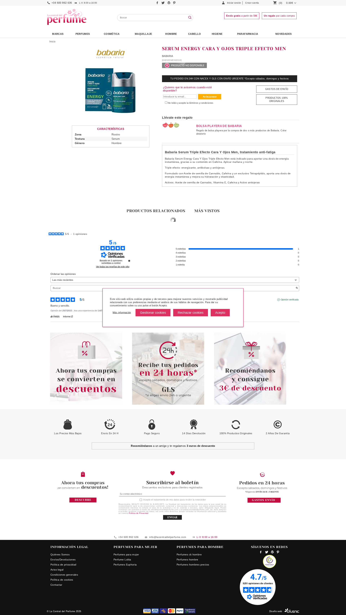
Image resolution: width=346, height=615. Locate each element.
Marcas (57, 33)
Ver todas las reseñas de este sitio (112, 266)
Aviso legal (56, 569)
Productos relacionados (156, 211)
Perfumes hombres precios (193, 564)
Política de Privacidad (138, 513)
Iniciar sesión (234, 3)
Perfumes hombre (187, 559)
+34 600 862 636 (62, 2)
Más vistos (207, 211)
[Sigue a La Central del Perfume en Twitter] (163, 3)
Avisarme (210, 96)
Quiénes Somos (60, 554)
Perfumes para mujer (126, 554)
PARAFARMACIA (247, 33)
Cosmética (112, 33)
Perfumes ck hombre (189, 554)
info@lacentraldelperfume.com (167, 537)
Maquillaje (143, 33)
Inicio (52, 41)
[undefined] (129, 260)
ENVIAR (172, 517)
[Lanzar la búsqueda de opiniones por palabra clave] (296, 288)
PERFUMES (83, 33)
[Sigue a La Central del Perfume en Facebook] (158, 3)
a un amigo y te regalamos (173, 445)
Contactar (56, 584)
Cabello (194, 33)
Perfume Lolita (122, 559)
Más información (122, 312)
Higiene (217, 33)
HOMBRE (171, 33)
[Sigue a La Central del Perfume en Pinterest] (174, 3)
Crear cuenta (252, 3)
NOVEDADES (283, 33)
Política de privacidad (63, 564)
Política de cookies (61, 579)
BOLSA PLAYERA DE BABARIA (219, 126)
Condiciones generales (64, 574)
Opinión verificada (290, 299)
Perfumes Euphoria (125, 564)
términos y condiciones (201, 103)
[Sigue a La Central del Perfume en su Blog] (169, 3)
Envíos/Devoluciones (63, 559)
